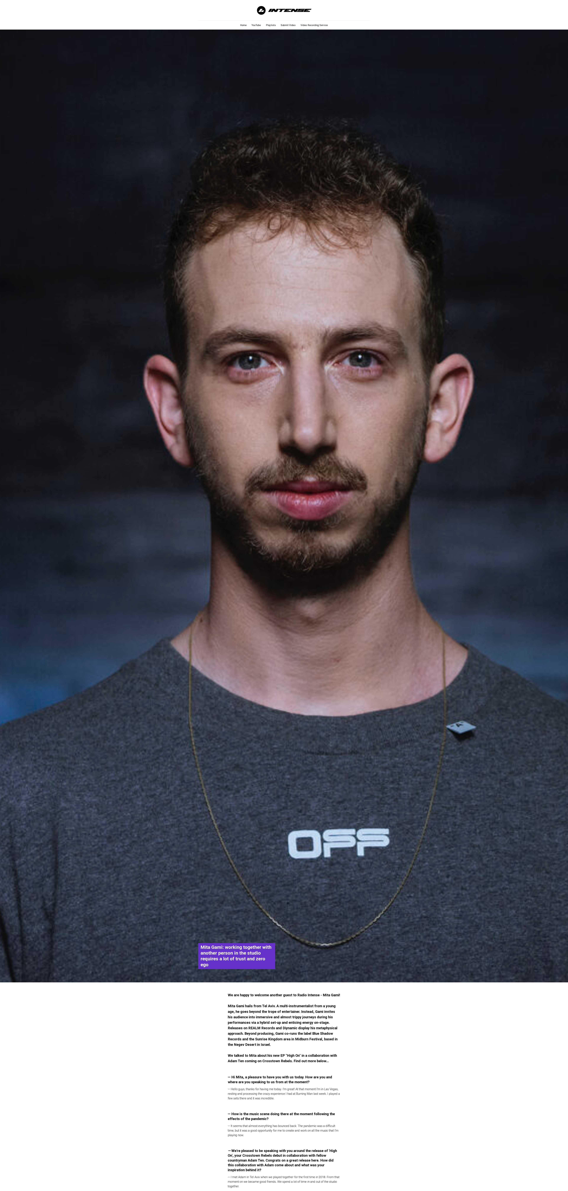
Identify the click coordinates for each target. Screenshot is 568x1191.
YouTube (256, 25)
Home (243, 25)
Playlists (271, 25)
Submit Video (288, 25)
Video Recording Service (314, 25)
